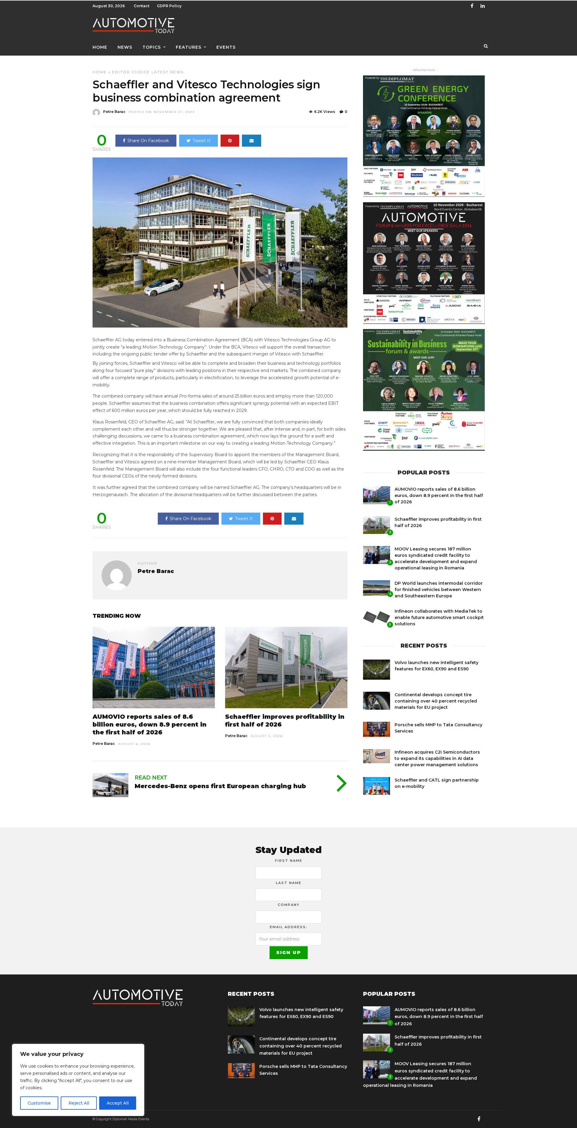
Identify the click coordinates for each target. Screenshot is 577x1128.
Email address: (288, 927)
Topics (151, 47)
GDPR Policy (169, 6)
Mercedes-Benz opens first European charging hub (220, 786)
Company (289, 905)
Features (188, 47)
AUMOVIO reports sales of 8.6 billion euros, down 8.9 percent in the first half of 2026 (149, 724)
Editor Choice (131, 72)
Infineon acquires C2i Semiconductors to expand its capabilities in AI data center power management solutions (437, 758)
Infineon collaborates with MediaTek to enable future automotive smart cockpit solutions (439, 617)
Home (100, 47)
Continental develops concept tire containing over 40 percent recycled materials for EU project (436, 701)
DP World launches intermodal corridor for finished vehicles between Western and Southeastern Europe (439, 590)
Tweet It (201, 140)
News (125, 47)
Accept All (118, 1103)
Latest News (167, 72)
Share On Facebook (148, 140)
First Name (288, 860)
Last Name (288, 883)
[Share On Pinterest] (230, 141)
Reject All (79, 1103)
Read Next (151, 777)
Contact (141, 6)
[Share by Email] (251, 141)
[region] (78, 1080)
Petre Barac (114, 111)
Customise (39, 1103)
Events (226, 47)
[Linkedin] (483, 6)
